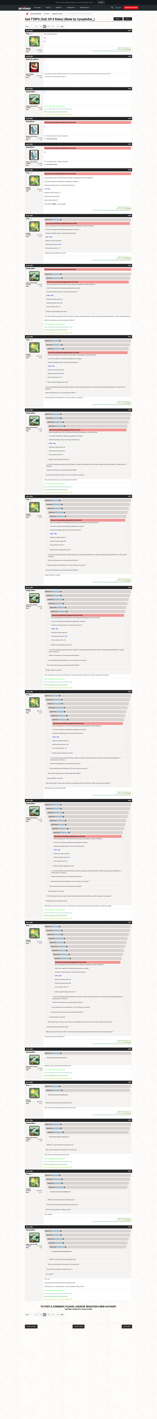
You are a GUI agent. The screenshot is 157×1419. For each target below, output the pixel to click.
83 (40, 26)
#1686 (129, 118)
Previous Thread (31, 1326)
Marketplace (84, 7)
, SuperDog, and (124, 51)
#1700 (129, 1120)
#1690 (129, 265)
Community (71, 7)
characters (65, 136)
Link (119, 51)
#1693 (129, 496)
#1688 (129, 170)
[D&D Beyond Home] (25, 8)
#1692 (129, 410)
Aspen (115, 51)
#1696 (129, 800)
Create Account (131, 7)
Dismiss (100, 2)
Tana (126, 48)
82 (36, 26)
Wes (113, 51)
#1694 (129, 587)
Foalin (129, 51)
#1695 (129, 691)
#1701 (129, 1171)
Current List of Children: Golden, (100, 51)
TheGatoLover (56, 219)
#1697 (129, 922)
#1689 (129, 215)
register (91, 1306)
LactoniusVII (55, 341)
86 (52, 26)
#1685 (129, 88)
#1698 (129, 1049)
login (78, 1306)
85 (48, 26)
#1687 (129, 144)
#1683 (129, 30)
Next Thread (127, 1326)
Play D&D (37, 7)
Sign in (119, 7)
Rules (48, 7)
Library (58, 7)
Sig (59, 136)
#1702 (129, 1227)
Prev (27, 26)
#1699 (129, 1082)
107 (58, 26)
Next (62, 26)
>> (60, 219)
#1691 (129, 336)
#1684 (129, 56)
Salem (109, 51)
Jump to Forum (79, 1326)
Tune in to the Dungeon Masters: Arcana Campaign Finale (74, 2)
